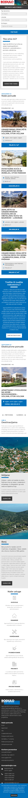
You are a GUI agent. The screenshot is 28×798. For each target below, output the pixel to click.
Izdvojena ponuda (6, 744)
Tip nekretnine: (5, 11)
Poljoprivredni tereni (7, 736)
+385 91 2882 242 (9, 773)
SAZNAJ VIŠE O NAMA (10, 84)
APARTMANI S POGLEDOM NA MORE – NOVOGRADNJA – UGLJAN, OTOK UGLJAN (13, 393)
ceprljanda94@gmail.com (11, 783)
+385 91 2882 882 (9, 775)
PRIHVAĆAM (14, 795)
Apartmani (4, 728)
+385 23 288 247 (9, 779)
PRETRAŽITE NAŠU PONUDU (13, 7)
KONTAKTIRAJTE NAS (14, 335)
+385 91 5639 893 (9, 777)
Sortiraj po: (4, 23)
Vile (2, 730)
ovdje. (16, 788)
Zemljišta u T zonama (7, 739)
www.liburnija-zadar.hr (7, 755)
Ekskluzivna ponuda (7, 741)
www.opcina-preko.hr (7, 760)
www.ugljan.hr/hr (6, 757)
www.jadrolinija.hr (6, 752)
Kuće (2, 725)
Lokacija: (3, 17)
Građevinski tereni (6, 733)
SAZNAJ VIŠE (7, 498)
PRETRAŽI (14, 32)
